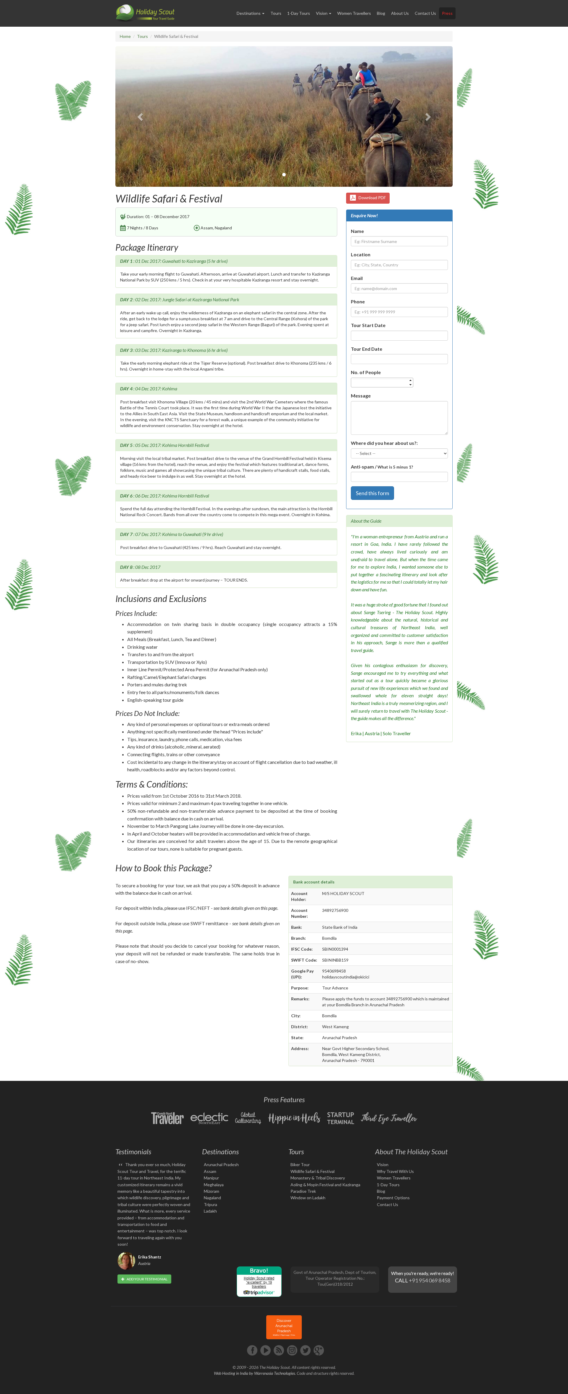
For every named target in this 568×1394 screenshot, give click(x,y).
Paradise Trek (303, 1191)
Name (357, 231)
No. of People (366, 372)
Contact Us (425, 13)
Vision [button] (322, 13)
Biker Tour (300, 1164)
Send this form (372, 493)
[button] (140, 116)
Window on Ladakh (308, 1197)
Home (125, 36)
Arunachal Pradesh (221, 1164)
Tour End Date (366, 349)
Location (360, 254)
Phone (358, 301)
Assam (210, 1171)
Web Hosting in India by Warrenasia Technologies (254, 1373)
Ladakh (210, 1210)
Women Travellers (354, 13)
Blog (381, 13)
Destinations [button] (249, 13)
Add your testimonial (146, 1279)
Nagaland (212, 1197)
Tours (275, 13)
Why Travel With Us (395, 1171)
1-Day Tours (298, 13)
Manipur (211, 1177)
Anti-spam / (382, 466)
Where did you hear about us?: (384, 443)
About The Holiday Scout (411, 1151)
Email (357, 278)
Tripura (210, 1204)
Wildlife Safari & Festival (313, 1171)
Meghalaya (214, 1184)
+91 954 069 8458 (429, 1280)
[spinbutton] (384, 383)
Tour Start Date (368, 325)
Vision (382, 1164)
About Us (400, 13)
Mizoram (211, 1191)
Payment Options (393, 1197)
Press (447, 13)
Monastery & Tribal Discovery (318, 1177)
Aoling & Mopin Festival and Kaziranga (325, 1184)
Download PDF (371, 197)
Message (361, 395)
